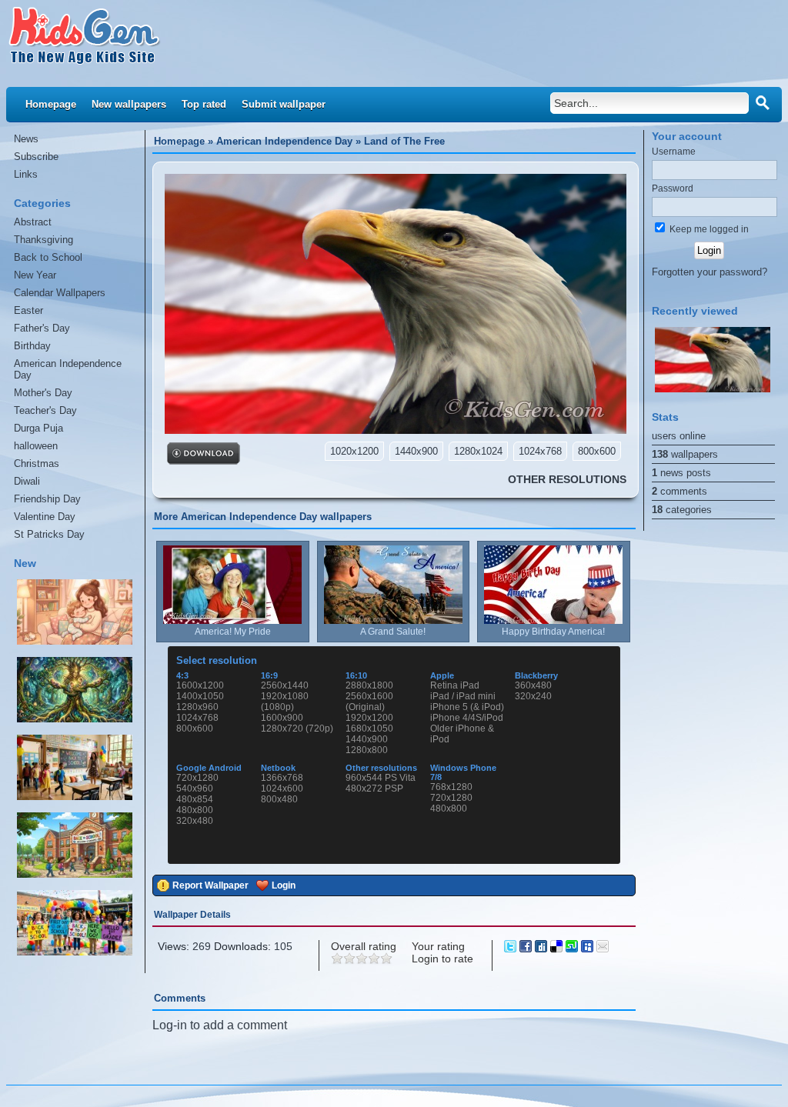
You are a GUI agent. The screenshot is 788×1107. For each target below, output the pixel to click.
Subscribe (36, 156)
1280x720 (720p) (297, 728)
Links (26, 174)
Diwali (27, 481)
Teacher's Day (45, 410)
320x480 (194, 820)
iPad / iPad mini (463, 696)
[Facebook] (527, 948)
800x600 (194, 728)
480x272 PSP (374, 788)
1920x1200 (369, 717)
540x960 (194, 788)
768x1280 (451, 787)
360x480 (533, 685)
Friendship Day (47, 499)
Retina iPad (454, 685)
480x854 (194, 799)
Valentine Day (44, 516)
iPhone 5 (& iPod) (467, 707)
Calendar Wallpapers (59, 292)
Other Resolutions (567, 479)
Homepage (50, 104)
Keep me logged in (708, 229)
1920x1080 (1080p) (285, 701)
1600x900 (282, 717)
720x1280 (197, 777)
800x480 (279, 799)
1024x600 (282, 788)
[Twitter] (511, 948)
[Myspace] (588, 948)
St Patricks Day (49, 534)
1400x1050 (200, 696)
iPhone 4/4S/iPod (466, 717)
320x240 (533, 696)
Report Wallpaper (210, 885)
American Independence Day (68, 369)
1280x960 (197, 707)
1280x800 (367, 750)
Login (284, 885)
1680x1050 (369, 728)
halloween (36, 446)
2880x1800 (369, 685)
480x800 (194, 810)
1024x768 (197, 717)
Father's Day (42, 328)
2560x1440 (285, 685)
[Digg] (542, 948)
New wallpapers (129, 104)
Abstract (33, 222)
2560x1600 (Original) (369, 701)
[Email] (602, 948)
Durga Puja (38, 428)
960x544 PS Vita (381, 777)
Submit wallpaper (284, 104)
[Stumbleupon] (573, 948)
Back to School (48, 257)
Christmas (36, 463)
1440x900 (367, 739)
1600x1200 (200, 685)
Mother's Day (43, 392)
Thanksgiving (43, 239)
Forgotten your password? (709, 272)
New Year (35, 275)
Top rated (204, 104)
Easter (28, 310)
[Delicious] (558, 948)
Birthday (32, 346)
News (26, 139)
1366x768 (282, 777)
